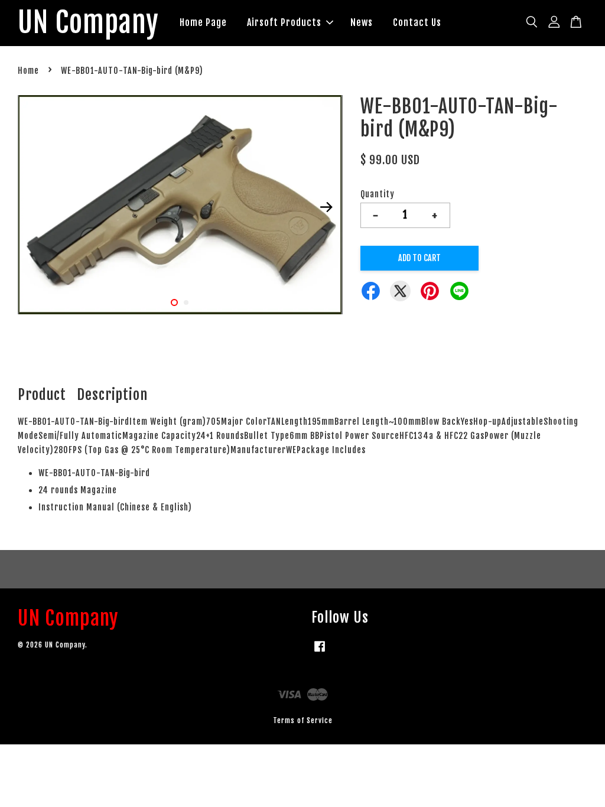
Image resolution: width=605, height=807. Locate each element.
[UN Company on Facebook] (319, 651)
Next (326, 207)
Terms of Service (303, 720)
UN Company (88, 23)
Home (28, 71)
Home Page (203, 22)
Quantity (377, 194)
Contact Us (417, 22)
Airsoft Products (284, 22)
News (361, 22)
